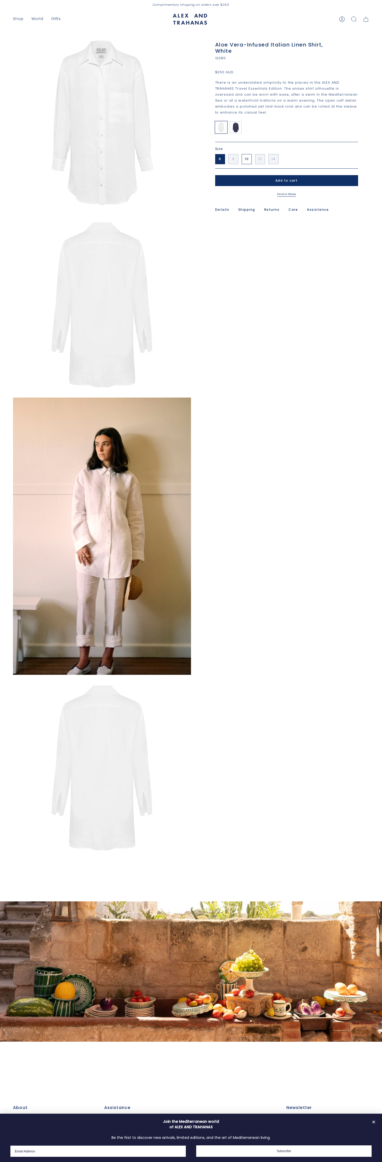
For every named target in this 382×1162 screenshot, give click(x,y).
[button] (18, 19)
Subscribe (284, 1151)
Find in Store (286, 194)
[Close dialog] (373, 1122)
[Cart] (366, 19)
